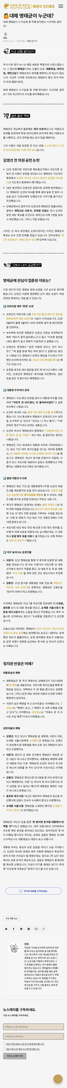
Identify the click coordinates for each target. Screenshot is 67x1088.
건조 (26, 944)
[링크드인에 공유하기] (21, 929)
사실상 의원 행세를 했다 (44, 360)
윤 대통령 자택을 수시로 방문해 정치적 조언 (33, 453)
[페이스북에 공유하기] (14, 929)
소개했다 (34, 740)
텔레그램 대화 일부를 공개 (41, 412)
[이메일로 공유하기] (36, 929)
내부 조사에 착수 (18, 540)
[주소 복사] (44, 929)
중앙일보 (36, 712)
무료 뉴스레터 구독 (15, 1055)
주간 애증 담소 (12, 918)
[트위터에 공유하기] (6, 929)
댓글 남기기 (32, 40)
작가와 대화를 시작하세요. (35, 891)
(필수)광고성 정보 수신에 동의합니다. (23, 1049)
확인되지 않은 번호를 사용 (49, 509)
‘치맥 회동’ (17, 573)
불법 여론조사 (49, 504)
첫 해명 (13, 685)
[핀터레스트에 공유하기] (29, 929)
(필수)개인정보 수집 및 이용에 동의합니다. (25, 1044)
